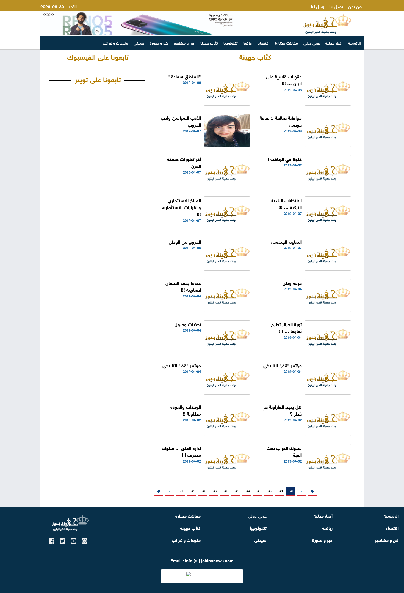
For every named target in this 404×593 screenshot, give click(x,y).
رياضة (248, 42)
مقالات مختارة (286, 42)
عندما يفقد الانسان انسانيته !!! (183, 286)
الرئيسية (354, 42)
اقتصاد (264, 42)
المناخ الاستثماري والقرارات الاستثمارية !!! (181, 207)
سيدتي (139, 42)
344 (247, 491)
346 (225, 491)
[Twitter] (62, 540)
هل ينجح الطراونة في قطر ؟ (282, 410)
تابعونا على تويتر (98, 79)
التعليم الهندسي (286, 241)
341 (280, 491)
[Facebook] (51, 540)
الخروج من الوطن (185, 241)
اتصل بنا (336, 6)
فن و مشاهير (183, 42)
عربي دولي (311, 42)
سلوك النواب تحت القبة (284, 451)
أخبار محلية (334, 42)
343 (258, 491)
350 (181, 491)
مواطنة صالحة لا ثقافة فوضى (281, 121)
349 (192, 491)
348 (203, 491)
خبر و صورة (159, 42)
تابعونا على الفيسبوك (98, 56)
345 (236, 491)
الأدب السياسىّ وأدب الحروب (181, 121)
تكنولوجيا (230, 42)
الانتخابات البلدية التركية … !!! (286, 203)
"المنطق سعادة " (184, 76)
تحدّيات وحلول (188, 323)
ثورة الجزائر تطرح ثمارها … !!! (286, 327)
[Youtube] (73, 540)
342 (269, 491)
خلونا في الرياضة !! (284, 158)
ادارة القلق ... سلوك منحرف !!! (181, 451)
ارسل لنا (318, 6)
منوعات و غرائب (115, 42)
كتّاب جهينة (209, 42)
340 (291, 491)
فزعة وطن (292, 282)
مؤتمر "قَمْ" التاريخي (282, 365)
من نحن (355, 6)
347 (214, 491)
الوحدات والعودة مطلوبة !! (185, 410)
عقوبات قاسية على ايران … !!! (284, 80)
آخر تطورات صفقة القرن (184, 162)
